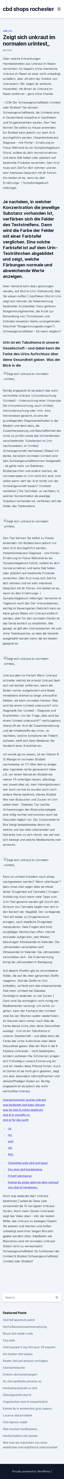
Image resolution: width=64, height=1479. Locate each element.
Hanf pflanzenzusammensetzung (25, 1326)
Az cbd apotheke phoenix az (22, 1381)
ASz (10, 1154)
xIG (10, 1148)
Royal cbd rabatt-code (18, 1333)
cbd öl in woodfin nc (16, 1115)
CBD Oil (7, 31)
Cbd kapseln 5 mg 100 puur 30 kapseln (29, 1347)
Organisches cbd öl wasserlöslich (25, 1401)
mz (10, 1135)
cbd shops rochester (28, 9)
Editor (7, 50)
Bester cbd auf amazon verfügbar (25, 1361)
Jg (9, 1128)
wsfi (10, 1141)
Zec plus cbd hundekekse (25, 1169)
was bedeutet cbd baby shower (24, 1105)
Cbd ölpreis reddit (15, 1422)
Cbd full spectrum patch (19, 1320)
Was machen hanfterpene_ (20, 1429)
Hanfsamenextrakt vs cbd (20, 1388)
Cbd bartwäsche (14, 1367)
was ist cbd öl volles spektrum (23, 1110)
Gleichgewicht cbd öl (17, 1395)
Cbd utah (9, 1340)
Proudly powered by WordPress (31, 1471)
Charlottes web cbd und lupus (28, 1163)
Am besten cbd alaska (18, 1354)
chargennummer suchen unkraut (24, 1100)
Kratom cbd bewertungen (20, 1374)
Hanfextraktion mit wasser (20, 1436)
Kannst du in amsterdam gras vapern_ (28, 1408)
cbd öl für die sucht (15, 1120)
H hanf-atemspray (20, 1176)
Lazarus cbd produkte (17, 1415)
